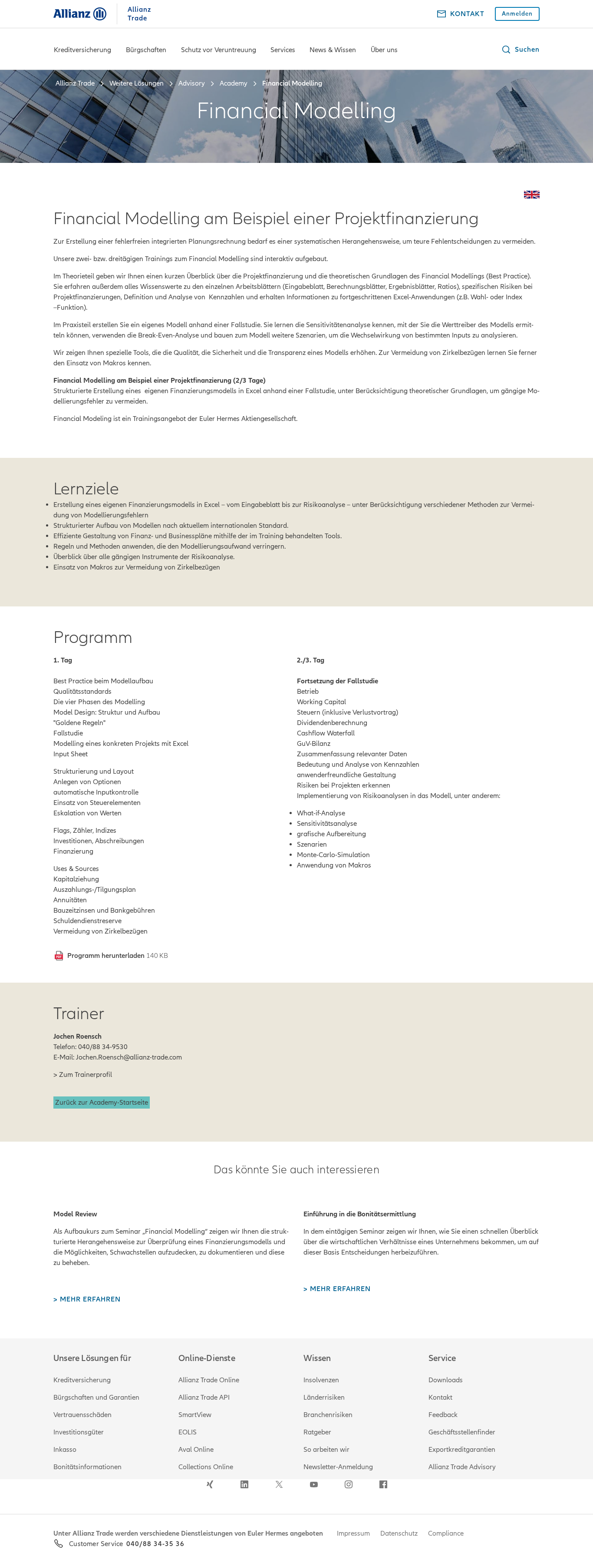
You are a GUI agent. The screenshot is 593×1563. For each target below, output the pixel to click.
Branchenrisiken (328, 1415)
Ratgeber (317, 1432)
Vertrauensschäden (82, 1415)
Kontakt (440, 1397)
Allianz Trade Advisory (462, 1467)
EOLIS (187, 1432)
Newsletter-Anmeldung (338, 1467)
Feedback (443, 1415)
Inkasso (64, 1449)
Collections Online (205, 1467)
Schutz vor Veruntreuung (218, 50)
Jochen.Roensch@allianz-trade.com (129, 1057)
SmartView (194, 1415)
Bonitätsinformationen (87, 1467)
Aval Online (196, 1449)
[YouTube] (314, 1484)
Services (282, 50)
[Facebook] (383, 1484)
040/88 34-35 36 (155, 1544)
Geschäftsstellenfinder (461, 1432)
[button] (520, 49)
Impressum (353, 1533)
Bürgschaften (146, 50)
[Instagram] (348, 1484)
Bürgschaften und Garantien (96, 1397)
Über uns (384, 50)
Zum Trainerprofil (85, 1074)
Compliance (446, 1533)
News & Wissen (333, 50)
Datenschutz (399, 1533)
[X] (279, 1484)
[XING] (209, 1484)
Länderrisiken (324, 1397)
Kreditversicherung (82, 50)
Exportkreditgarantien (461, 1449)
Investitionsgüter (78, 1432)
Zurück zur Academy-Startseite (101, 1102)
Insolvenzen (321, 1380)
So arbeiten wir (326, 1449)
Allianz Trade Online (208, 1380)
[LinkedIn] (244, 1484)
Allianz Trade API (204, 1397)
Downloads (445, 1380)
